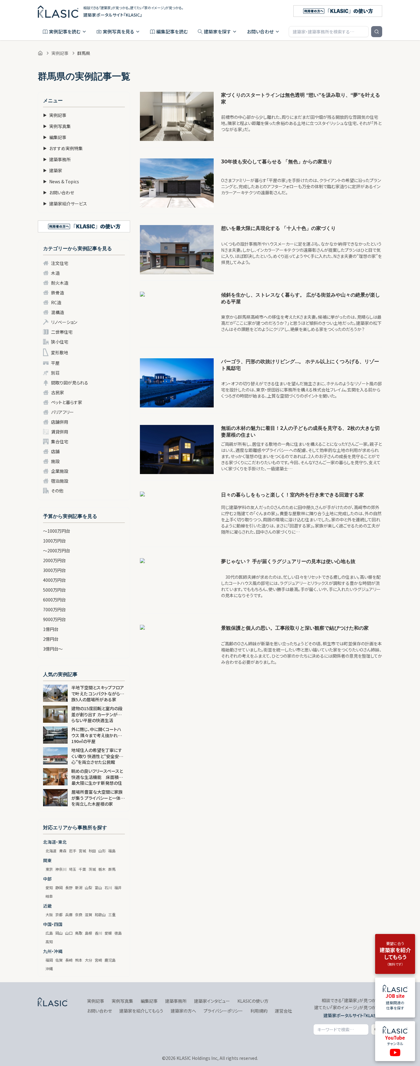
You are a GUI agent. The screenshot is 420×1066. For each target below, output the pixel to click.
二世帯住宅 (62, 332)
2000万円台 (54, 560)
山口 (69, 933)
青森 (62, 850)
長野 (69, 887)
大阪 (49, 914)
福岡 (49, 960)
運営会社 (283, 1011)
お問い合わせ (260, 31)
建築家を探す (217, 31)
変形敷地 (59, 352)
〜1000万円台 (56, 531)
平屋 (55, 363)
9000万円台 (54, 619)
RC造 (56, 302)
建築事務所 (57, 159)
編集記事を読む (172, 31)
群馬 (112, 869)
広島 (49, 933)
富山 (98, 887)
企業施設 (59, 471)
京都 (59, 914)
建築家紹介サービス (65, 203)
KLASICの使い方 (252, 1001)
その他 (57, 491)
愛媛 (108, 933)
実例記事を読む (65, 31)
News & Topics (61, 181)
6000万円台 (54, 600)
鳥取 (78, 933)
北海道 (51, 850)
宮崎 (98, 960)
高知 (49, 941)
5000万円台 (54, 590)
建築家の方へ (183, 1011)
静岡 (59, 887)
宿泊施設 (59, 481)
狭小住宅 (59, 342)
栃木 (102, 869)
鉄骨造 (57, 293)
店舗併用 (59, 422)
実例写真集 (57, 126)
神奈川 (60, 869)
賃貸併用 (59, 432)
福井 (118, 887)
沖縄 (49, 968)
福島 (112, 850)
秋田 (92, 850)
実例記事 (60, 53)
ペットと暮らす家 (66, 402)
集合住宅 (59, 441)
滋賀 (88, 914)
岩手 (72, 850)
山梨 (88, 887)
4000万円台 (54, 580)
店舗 (55, 451)
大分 (88, 960)
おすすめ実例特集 (63, 148)
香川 (98, 933)
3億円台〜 (53, 649)
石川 (108, 887)
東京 (49, 869)
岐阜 (49, 896)
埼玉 (72, 869)
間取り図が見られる (69, 382)
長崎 (69, 960)
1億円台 (50, 629)
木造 (55, 273)
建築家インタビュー (212, 1001)
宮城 (82, 850)
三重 (112, 914)
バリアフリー (62, 412)
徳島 (118, 933)
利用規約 (258, 1011)
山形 (102, 850)
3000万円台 (54, 570)
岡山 (59, 933)
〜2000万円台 (56, 550)
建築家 (52, 170)
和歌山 (100, 914)
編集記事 (54, 137)
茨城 (92, 869)
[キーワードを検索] (376, 31)
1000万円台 (54, 541)
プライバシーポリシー (223, 1011)
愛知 (49, 887)
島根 (88, 933)
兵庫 (69, 914)
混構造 (57, 312)
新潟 (78, 887)
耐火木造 (59, 283)
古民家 (57, 392)
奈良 (78, 914)
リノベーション (64, 322)
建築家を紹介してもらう (141, 1011)
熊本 (78, 960)
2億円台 (50, 639)
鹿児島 (110, 960)
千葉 (82, 869)
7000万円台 (54, 609)
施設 (55, 461)
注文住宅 (59, 263)
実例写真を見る (118, 31)
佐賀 (59, 960)
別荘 (55, 373)
